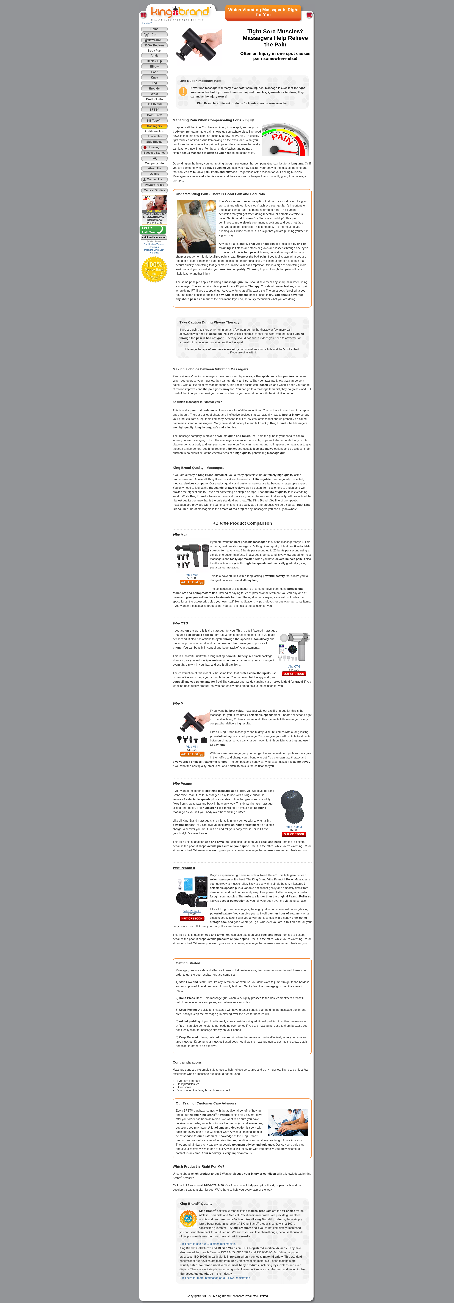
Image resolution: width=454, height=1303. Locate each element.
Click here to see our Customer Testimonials (207, 1243)
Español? (147, 23)
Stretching (154, 247)
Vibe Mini (192, 746)
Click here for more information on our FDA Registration (214, 1277)
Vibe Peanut (294, 826)
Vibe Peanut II (192, 911)
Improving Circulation (154, 250)
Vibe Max (192, 574)
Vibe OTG (294, 666)
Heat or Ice (154, 253)
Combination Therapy (153, 244)
